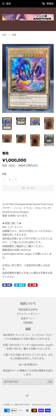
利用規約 (28, 322)
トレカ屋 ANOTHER (19, 404)
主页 (4, 35)
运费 (35, 165)
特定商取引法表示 (28, 309)
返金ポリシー (28, 318)
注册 (50, 382)
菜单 (8, 3)
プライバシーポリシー (28, 314)
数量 (4, 174)
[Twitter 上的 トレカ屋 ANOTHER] (27, 396)
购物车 (50, 3)
